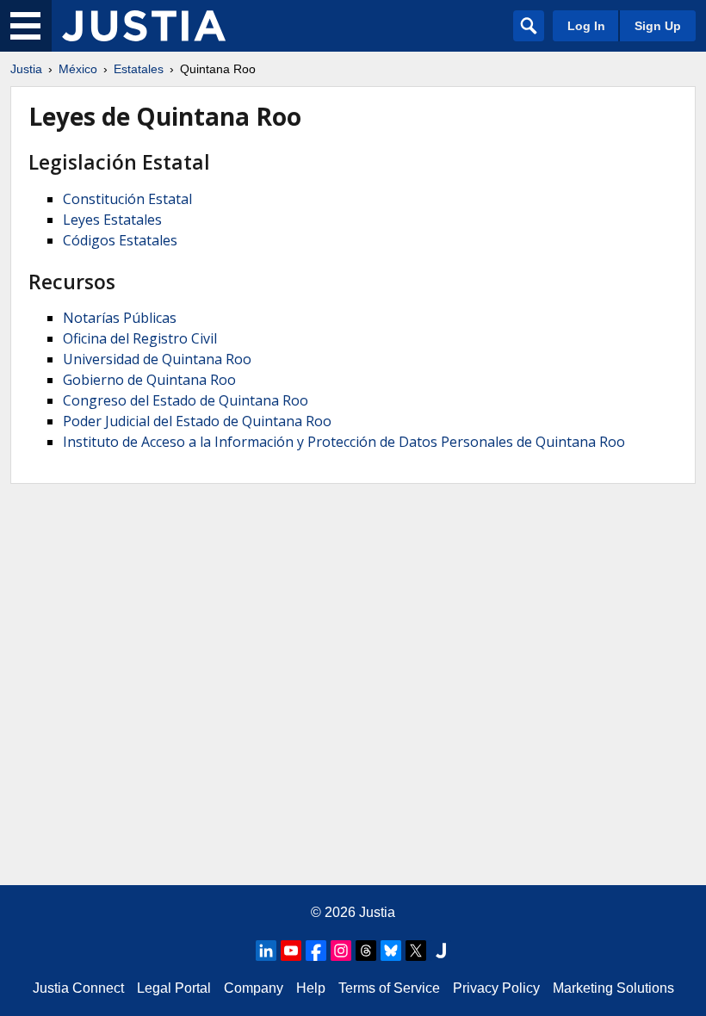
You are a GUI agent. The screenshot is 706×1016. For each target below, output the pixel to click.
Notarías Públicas (119, 317)
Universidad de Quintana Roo (157, 359)
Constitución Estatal (127, 198)
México (78, 69)
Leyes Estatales (112, 219)
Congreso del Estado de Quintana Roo (185, 400)
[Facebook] (316, 950)
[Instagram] (341, 950)
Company (253, 988)
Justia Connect (78, 988)
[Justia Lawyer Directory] (440, 950)
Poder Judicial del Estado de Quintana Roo (197, 421)
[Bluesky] (391, 950)
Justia (26, 69)
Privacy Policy (496, 988)
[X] (416, 950)
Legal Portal (174, 988)
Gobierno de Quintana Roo (149, 379)
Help (310, 988)
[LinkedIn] (266, 950)
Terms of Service (389, 988)
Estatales (139, 69)
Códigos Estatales (120, 240)
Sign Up (658, 26)
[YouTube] (291, 950)
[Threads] (366, 950)
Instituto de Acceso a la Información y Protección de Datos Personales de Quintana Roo (344, 441)
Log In (586, 26)
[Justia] (144, 25)
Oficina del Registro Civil (140, 338)
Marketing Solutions (613, 988)
